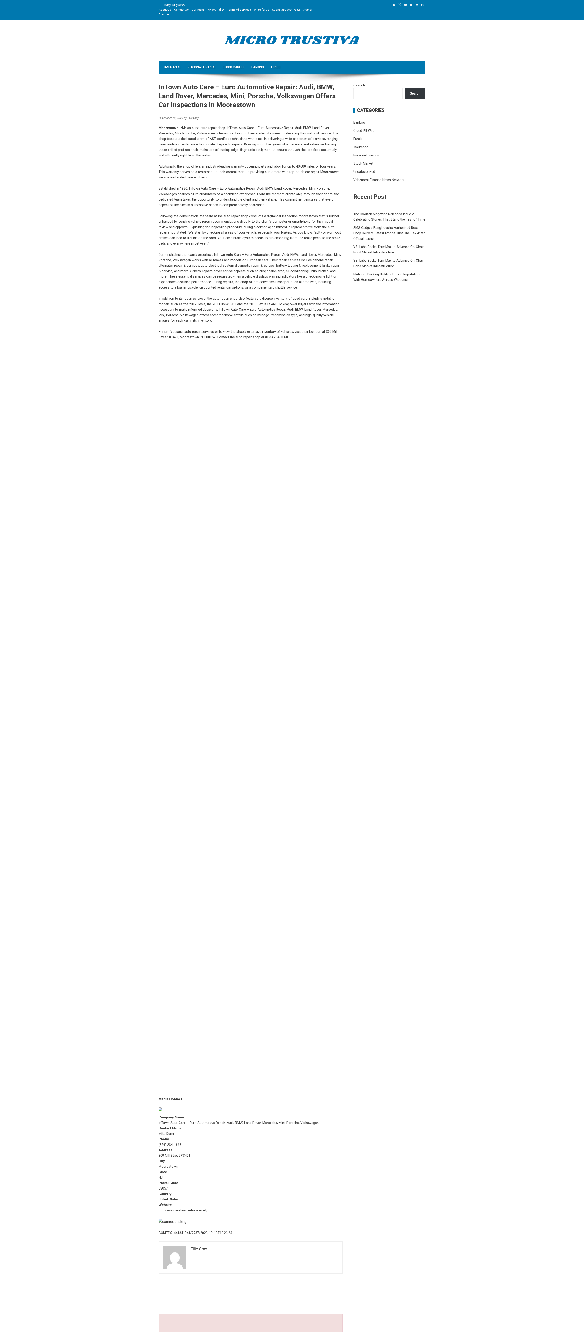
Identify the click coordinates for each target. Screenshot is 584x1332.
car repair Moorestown (322, 172)
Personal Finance (201, 67)
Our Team (198, 9)
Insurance (172, 67)
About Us (165, 9)
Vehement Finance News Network (378, 180)
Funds (275, 67)
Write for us (261, 9)
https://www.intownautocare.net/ (183, 1210)
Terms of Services (239, 9)
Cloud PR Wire (364, 131)
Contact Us (181, 9)
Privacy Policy (215, 9)
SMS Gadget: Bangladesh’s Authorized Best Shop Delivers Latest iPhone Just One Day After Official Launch (389, 233)
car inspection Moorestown (297, 216)
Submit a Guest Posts (286, 9)
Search (359, 85)
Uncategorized (364, 172)
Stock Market (233, 67)
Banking (257, 67)
